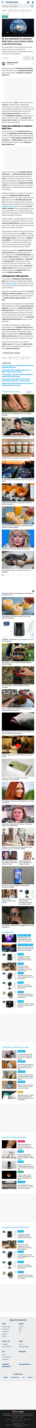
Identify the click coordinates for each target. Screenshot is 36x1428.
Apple (20, 1329)
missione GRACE (10, 283)
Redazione (22, 1351)
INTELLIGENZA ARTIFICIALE (25, 944)
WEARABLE (21, 1141)
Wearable (5, 1344)
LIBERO (4, 1413)
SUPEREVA (21, 1417)
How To (21, 1344)
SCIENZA (8, 13)
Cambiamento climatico (11, 353)
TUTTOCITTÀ (15, 1415)
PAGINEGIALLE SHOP (24, 1413)
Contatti (30, 1377)
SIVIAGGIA (23, 1415)
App (20, 1331)
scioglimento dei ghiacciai (10, 206)
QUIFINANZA (30, 1415)
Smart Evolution (6, 1346)
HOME (3, 13)
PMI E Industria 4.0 (25, 1364)
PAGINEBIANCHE (7, 1415)
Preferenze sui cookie (16, 1420)
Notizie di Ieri (6, 1329)
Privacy (20, 1419)
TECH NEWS (21, 1071)
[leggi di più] (33, 63)
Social (4, 1354)
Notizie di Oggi (6, 1326)
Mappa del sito (15, 1377)
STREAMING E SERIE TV (24, 935)
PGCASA (32, 1413)
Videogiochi (5, 1359)
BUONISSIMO (15, 1417)
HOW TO (20, 1092)
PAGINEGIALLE (14, 1413)
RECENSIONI (21, 1051)
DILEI (19, 1415)
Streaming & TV (6, 1357)
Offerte (4, 1336)
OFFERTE (20, 954)
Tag (23, 1377)
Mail (28, 5)
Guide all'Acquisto (24, 1346)
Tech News (5, 1331)
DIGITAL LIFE (6, 1341)
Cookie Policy (27, 1419)
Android (21, 1326)
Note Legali (14, 1419)
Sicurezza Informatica (6, 1365)
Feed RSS (6, 1377)
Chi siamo (8, 1419)
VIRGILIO (9, 1413)
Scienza (4, 1334)
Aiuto (24, 1420)
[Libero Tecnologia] (18, 1374)
